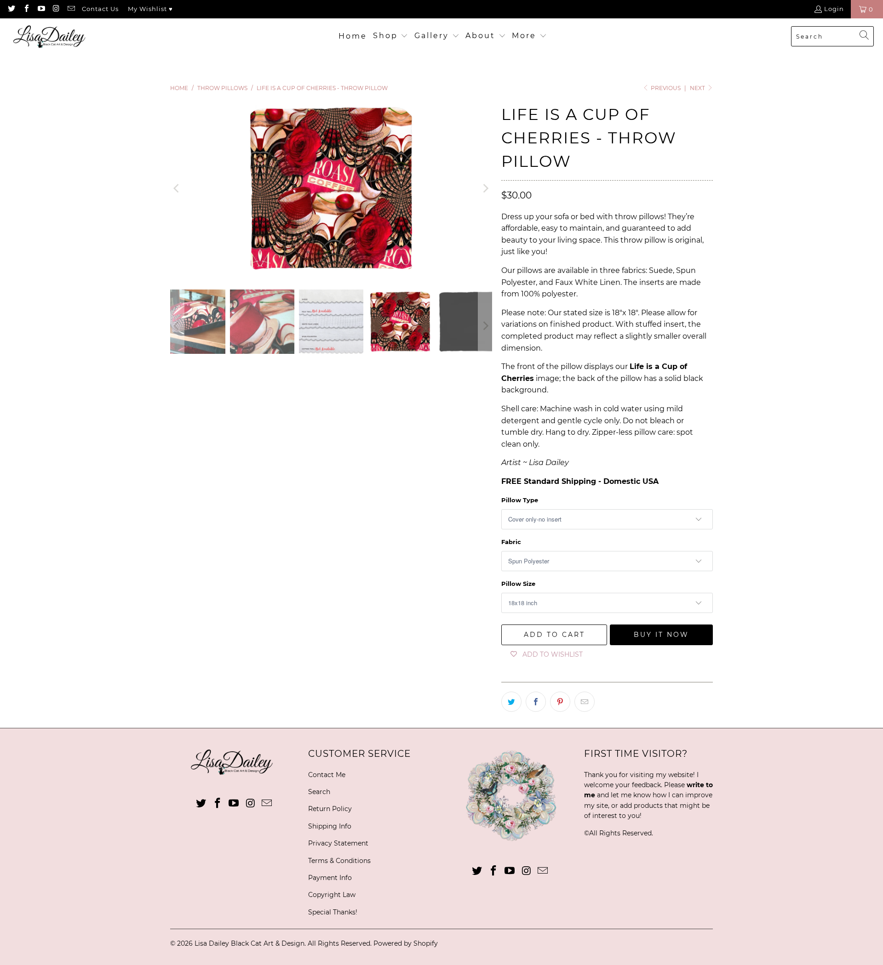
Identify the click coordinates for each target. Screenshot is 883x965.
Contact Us (100, 8)
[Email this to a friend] (584, 702)
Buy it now (661, 634)
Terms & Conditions (339, 861)
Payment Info (330, 878)
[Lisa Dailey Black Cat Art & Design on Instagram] (56, 9)
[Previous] (177, 188)
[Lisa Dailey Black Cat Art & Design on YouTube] (41, 9)
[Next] (485, 188)
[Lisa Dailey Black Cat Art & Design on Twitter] (11, 9)
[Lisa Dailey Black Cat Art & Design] (51, 36)
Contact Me (326, 775)
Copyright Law (331, 895)
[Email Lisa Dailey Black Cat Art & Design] (71, 9)
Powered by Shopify (405, 943)
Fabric (511, 541)
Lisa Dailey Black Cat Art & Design (249, 943)
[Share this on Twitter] (511, 702)
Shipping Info (329, 826)
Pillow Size (518, 583)
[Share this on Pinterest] (560, 702)
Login (834, 8)
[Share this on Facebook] (536, 702)
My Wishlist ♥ (150, 8)
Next (698, 88)
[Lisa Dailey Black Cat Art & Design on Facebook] (26, 9)
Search (319, 792)
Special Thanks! (332, 912)
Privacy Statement (338, 843)
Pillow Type (519, 500)
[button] (390, 36)
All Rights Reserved (620, 833)
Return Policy (330, 809)
